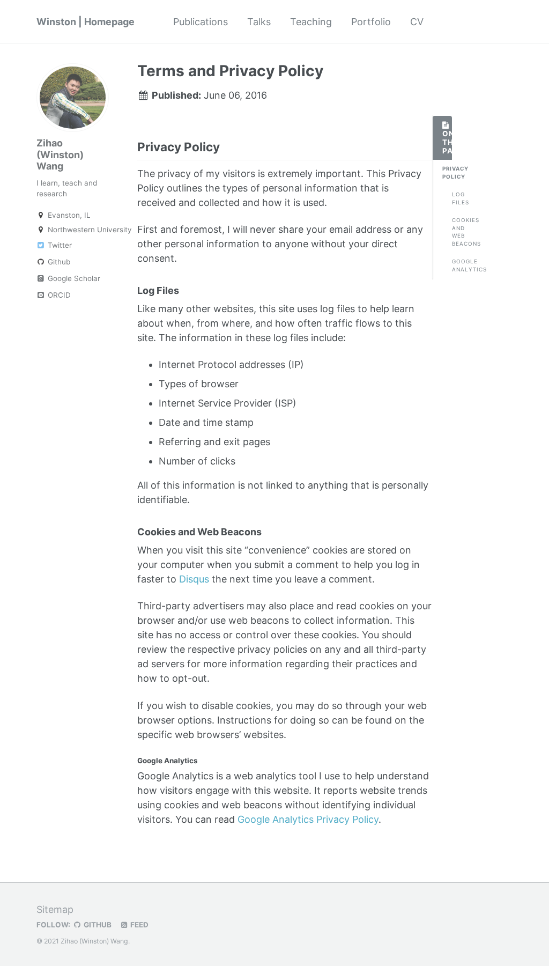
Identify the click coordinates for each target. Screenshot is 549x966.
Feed (139, 924)
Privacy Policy (447, 172)
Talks (259, 21)
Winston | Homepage (85, 21)
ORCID (58, 295)
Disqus (194, 579)
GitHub (97, 924)
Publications (200, 21)
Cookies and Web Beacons (457, 232)
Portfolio (371, 21)
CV (417, 21)
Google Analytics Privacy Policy (308, 819)
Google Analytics (457, 265)
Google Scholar (73, 278)
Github (58, 261)
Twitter (59, 245)
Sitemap (54, 909)
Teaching (311, 21)
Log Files (457, 198)
